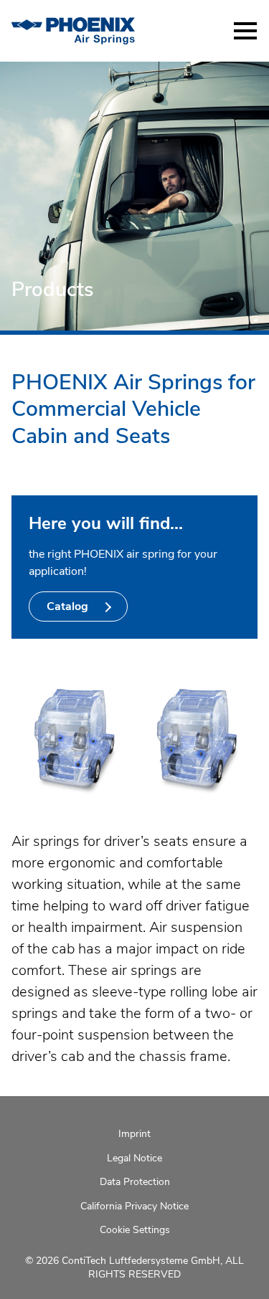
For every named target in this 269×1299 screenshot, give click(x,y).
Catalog (69, 606)
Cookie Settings (135, 1230)
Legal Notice (134, 1158)
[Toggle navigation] (245, 30)
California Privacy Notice (134, 1206)
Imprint (134, 1134)
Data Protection (135, 1182)
